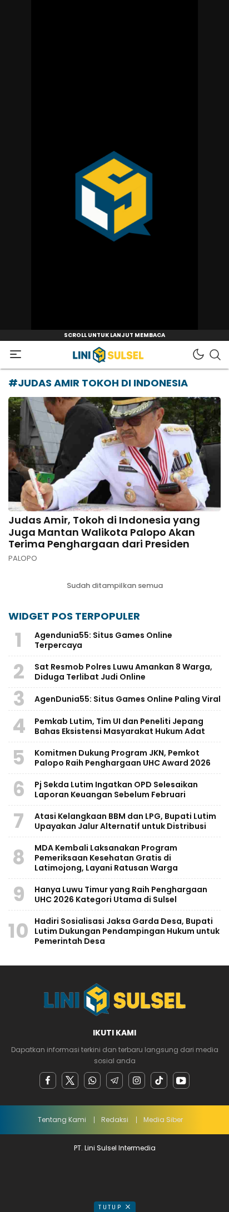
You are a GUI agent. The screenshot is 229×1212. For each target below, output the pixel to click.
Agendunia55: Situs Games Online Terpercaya (103, 640)
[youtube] (181, 1080)
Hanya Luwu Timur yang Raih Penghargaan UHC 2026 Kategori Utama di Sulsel (120, 894)
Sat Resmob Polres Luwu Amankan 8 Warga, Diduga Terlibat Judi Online (123, 671)
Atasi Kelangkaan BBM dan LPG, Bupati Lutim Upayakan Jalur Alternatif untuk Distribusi (125, 821)
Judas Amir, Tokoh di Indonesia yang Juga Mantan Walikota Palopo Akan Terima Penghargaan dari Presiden (104, 532)
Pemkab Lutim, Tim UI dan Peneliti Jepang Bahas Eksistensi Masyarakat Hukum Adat (119, 726)
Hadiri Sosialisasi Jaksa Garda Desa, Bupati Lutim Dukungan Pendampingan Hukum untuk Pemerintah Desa (127, 931)
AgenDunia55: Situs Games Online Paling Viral (127, 699)
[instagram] (136, 1080)
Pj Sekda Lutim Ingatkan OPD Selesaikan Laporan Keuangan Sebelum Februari (116, 789)
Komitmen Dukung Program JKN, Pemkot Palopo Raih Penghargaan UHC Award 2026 (122, 757)
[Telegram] (114, 1080)
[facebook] (47, 1080)
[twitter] (70, 1080)
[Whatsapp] (92, 1080)
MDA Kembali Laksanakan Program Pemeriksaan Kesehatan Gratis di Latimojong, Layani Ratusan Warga (107, 857)
